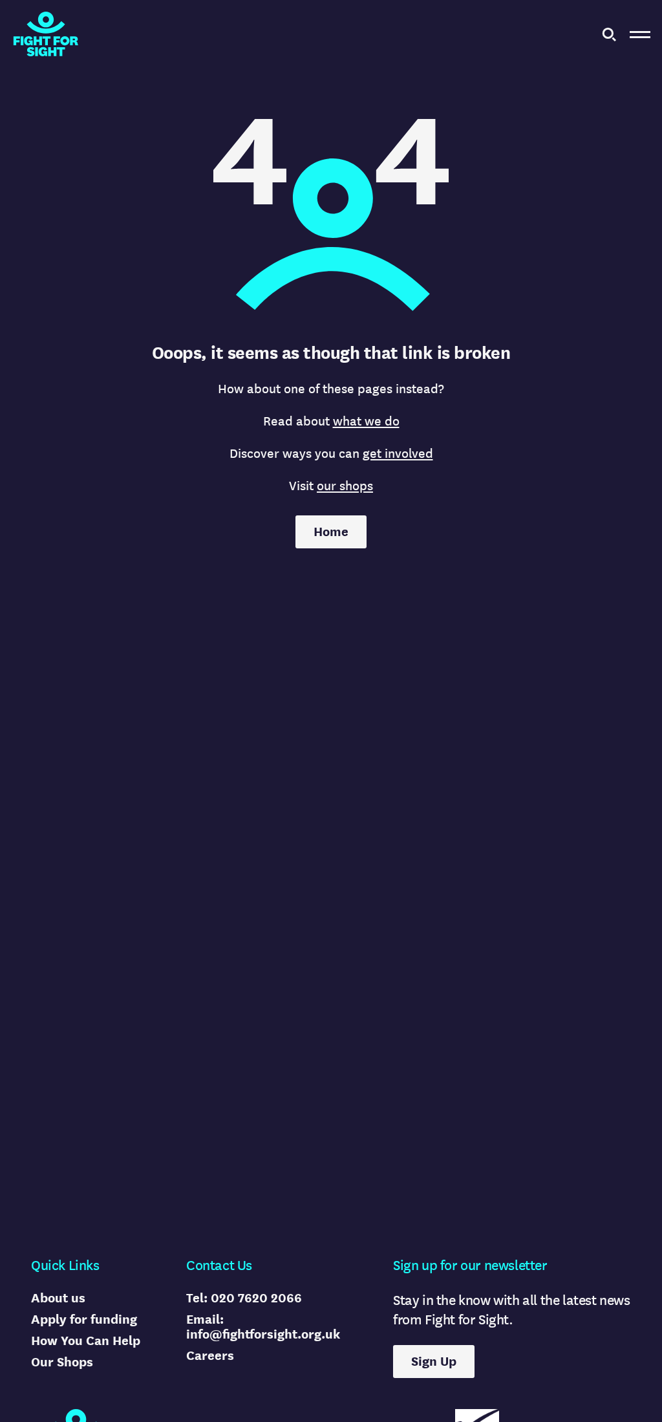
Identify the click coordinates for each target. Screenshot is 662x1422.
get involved (398, 453)
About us (58, 1298)
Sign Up (433, 1361)
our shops (345, 486)
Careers (210, 1355)
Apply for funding (84, 1319)
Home (331, 532)
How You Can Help (85, 1341)
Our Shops (62, 1362)
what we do (366, 421)
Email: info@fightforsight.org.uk (263, 1327)
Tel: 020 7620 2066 (244, 1298)
